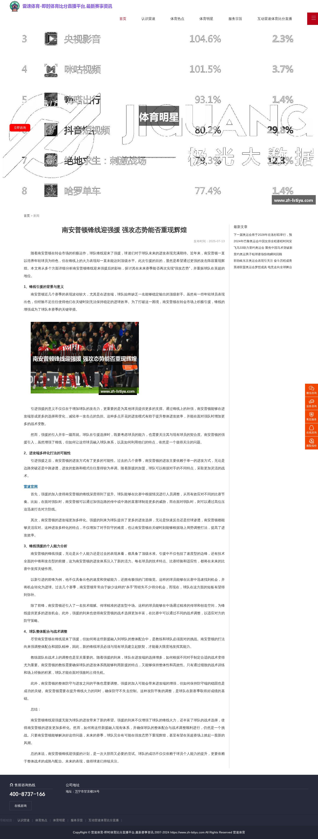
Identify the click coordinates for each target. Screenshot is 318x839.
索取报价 (311, 442)
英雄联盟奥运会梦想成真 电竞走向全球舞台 (263, 267)
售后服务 (311, 416)
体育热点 (177, 19)
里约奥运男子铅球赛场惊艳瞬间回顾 (258, 254)
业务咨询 (311, 403)
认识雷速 (148, 19)
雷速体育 (239, 832)
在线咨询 (20, 805)
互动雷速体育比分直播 (274, 19)
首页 (122, 19)
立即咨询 (20, 127)
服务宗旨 (235, 19)
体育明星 (206, 19)
